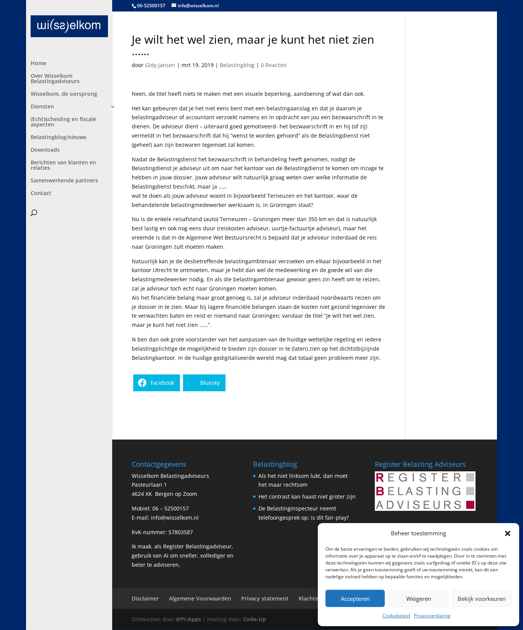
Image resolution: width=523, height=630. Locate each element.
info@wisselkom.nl (175, 517)
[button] (508, 533)
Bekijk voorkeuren (482, 598)
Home (38, 64)
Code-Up (254, 619)
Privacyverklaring (432, 615)
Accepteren (355, 598)
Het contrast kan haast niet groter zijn (307, 496)
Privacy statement (265, 598)
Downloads (45, 150)
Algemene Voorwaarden (200, 598)
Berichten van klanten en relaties (63, 165)
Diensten (42, 107)
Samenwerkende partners (64, 181)
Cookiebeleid (396, 615)
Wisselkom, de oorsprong (64, 94)
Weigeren (418, 598)
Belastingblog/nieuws (59, 138)
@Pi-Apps (188, 619)
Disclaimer (145, 598)
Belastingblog (237, 65)
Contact (41, 193)
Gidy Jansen (160, 65)
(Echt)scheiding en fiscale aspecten (63, 122)
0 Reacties (274, 65)
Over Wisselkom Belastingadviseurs (55, 79)
